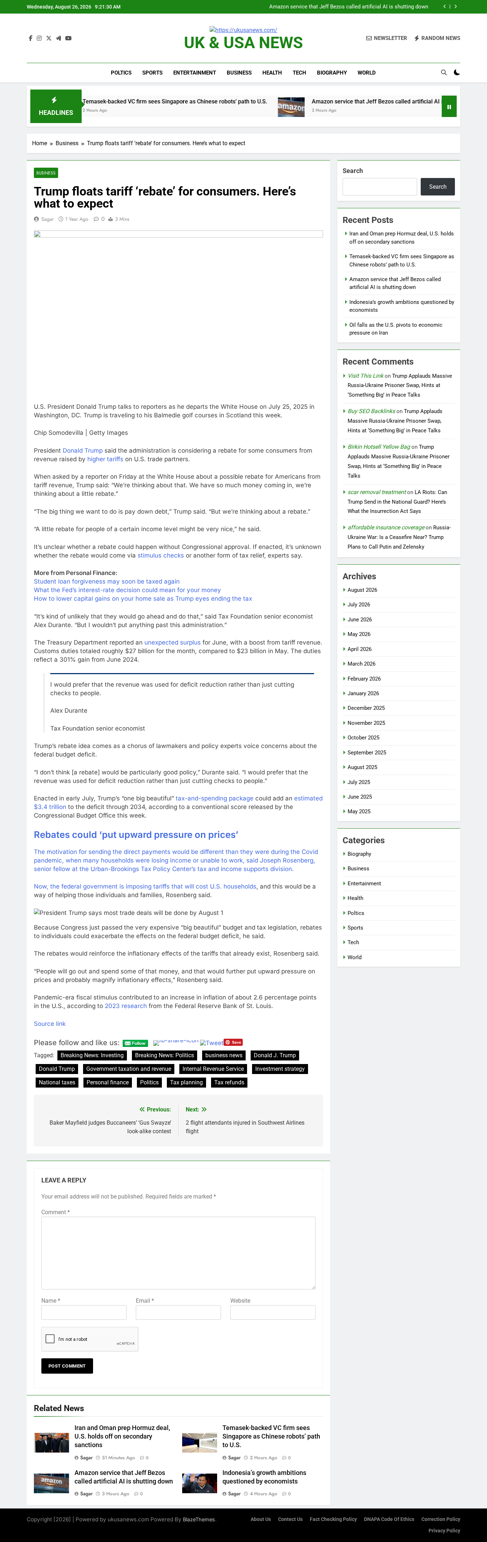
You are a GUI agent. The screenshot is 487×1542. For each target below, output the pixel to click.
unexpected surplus (172, 642)
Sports (152, 73)
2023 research (126, 1005)
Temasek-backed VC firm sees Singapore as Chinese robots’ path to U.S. (138, 101)
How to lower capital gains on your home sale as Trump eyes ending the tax (143, 598)
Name (50, 1300)
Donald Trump (83, 450)
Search (353, 170)
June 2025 (360, 797)
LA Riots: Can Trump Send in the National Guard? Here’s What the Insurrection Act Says (397, 502)
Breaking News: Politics (164, 1055)
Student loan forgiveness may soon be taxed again (107, 581)
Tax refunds (229, 1082)
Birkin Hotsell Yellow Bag (379, 446)
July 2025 (359, 782)
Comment (55, 1212)
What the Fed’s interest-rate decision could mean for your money (127, 590)
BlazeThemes (199, 1519)
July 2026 (359, 604)
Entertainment (194, 73)
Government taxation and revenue (128, 1068)
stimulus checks (161, 555)
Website (240, 1300)
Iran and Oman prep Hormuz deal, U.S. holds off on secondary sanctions (122, 1436)
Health (272, 73)
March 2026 (361, 664)
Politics (149, 1082)
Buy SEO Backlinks (371, 411)
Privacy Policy (444, 1531)
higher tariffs (105, 459)
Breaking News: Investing (92, 1055)
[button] (178, 913)
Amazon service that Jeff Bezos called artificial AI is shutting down (348, 7)
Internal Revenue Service (213, 1068)
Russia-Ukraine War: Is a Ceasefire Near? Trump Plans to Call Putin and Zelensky (399, 537)
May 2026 (359, 634)
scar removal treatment (377, 492)
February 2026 (364, 679)
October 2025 (363, 737)
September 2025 (367, 752)
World (367, 73)
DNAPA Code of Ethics (389, 1519)
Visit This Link (365, 375)
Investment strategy (280, 1068)
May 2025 (359, 811)
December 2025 (366, 708)
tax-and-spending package (214, 798)
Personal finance (108, 1082)
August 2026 (362, 590)
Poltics (121, 73)
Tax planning (186, 1082)
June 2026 (360, 619)
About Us (261, 1519)
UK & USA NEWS (243, 42)
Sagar (47, 219)
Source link (50, 1023)
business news (223, 1055)
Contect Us (290, 1519)
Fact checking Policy (333, 1519)
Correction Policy (440, 1519)
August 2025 (362, 767)
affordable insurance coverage (386, 527)
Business (239, 73)
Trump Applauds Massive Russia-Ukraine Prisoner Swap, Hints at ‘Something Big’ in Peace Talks (400, 385)
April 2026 (359, 649)
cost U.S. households (226, 886)
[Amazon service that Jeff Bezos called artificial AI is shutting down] (254, 110)
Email (145, 1300)
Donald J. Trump (275, 1055)
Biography (332, 73)
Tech (299, 73)
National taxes (57, 1082)
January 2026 (363, 693)
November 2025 (366, 723)
